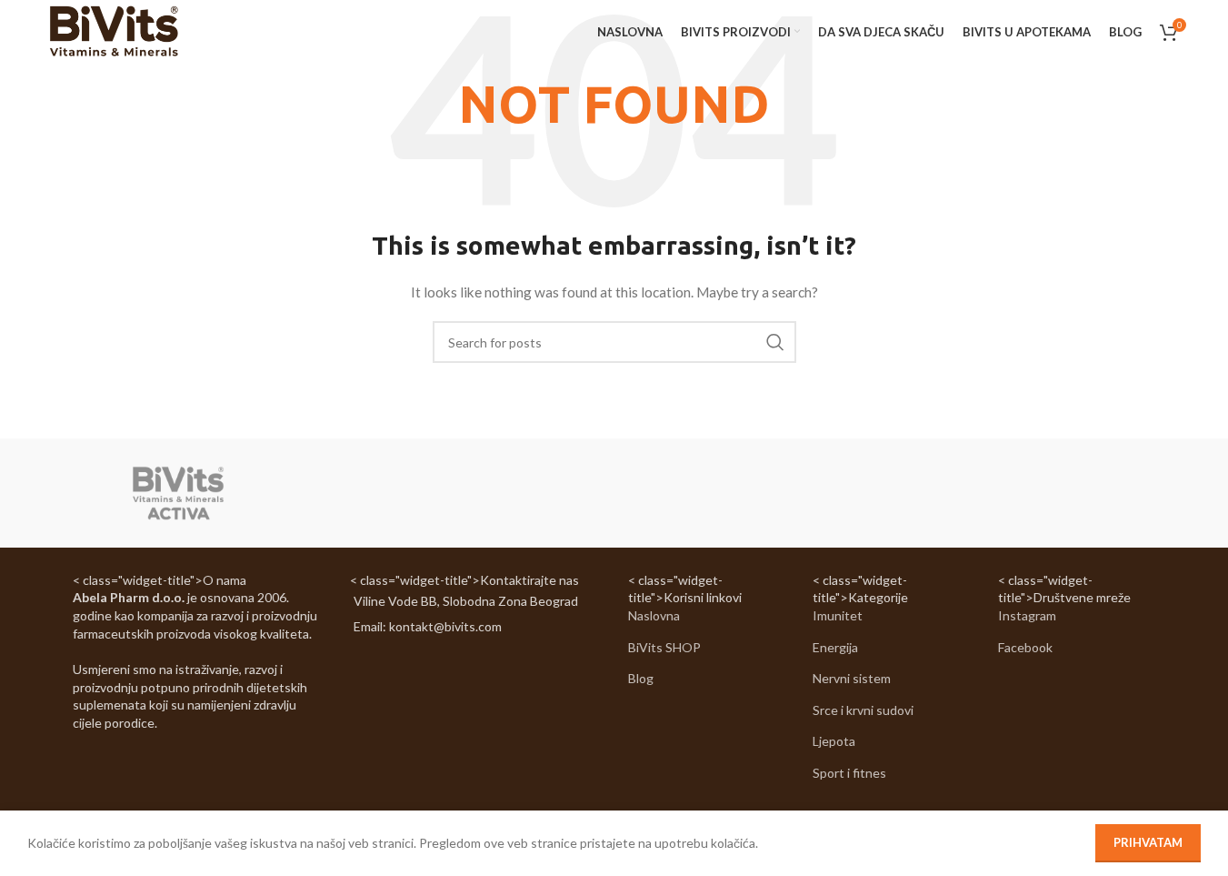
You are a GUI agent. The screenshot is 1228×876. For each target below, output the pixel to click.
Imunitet (838, 615)
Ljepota (834, 741)
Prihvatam (1148, 842)
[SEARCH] (775, 342)
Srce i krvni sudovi (863, 710)
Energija (835, 647)
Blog (641, 678)
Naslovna (654, 615)
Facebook (1025, 647)
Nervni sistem (852, 678)
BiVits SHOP (664, 647)
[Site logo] (113, 30)
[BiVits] (178, 493)
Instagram (1027, 615)
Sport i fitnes (849, 772)
